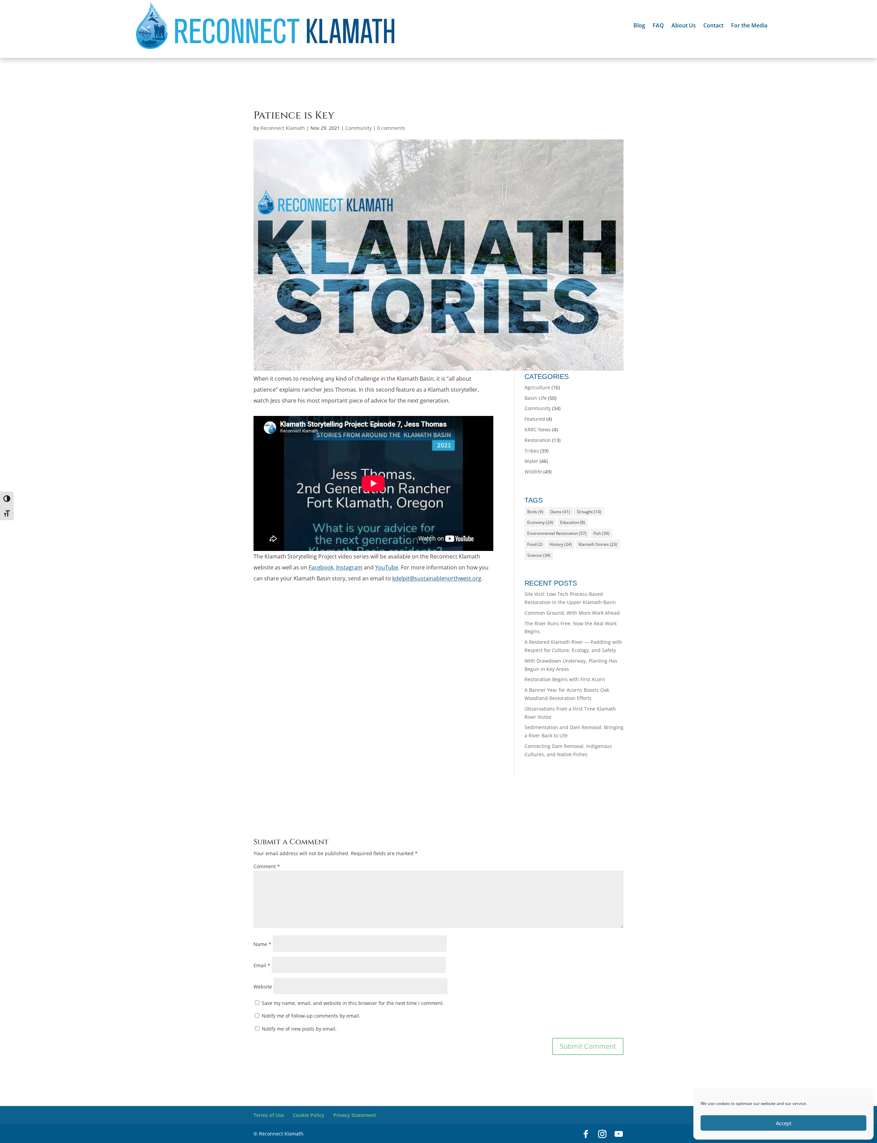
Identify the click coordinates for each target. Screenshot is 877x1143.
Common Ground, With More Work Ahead (572, 613)
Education (572, 522)
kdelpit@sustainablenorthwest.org (436, 578)
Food (535, 544)
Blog (639, 26)
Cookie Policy (308, 1115)
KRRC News (537, 429)
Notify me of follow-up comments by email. (311, 1015)
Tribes (531, 450)
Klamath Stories (598, 544)
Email (262, 965)
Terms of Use (269, 1115)
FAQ (658, 26)
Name (262, 944)
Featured (534, 419)
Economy (540, 522)
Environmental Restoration (556, 533)
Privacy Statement (354, 1115)
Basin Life (535, 398)
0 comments (391, 128)
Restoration (537, 440)
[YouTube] (619, 1134)
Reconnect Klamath (282, 128)
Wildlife (533, 471)
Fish (601, 533)
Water (531, 461)
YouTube (386, 567)
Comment (267, 866)
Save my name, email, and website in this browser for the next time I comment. (353, 1003)
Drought (589, 512)
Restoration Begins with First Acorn (564, 679)
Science (539, 555)
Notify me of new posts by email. (299, 1028)
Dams (560, 512)
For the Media (749, 26)
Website (263, 986)
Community (358, 128)
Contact (713, 26)
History (560, 544)
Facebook (321, 567)
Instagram (349, 567)
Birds (535, 512)
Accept (783, 1123)
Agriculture (537, 387)
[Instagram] (602, 1134)
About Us (683, 26)
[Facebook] (586, 1134)
